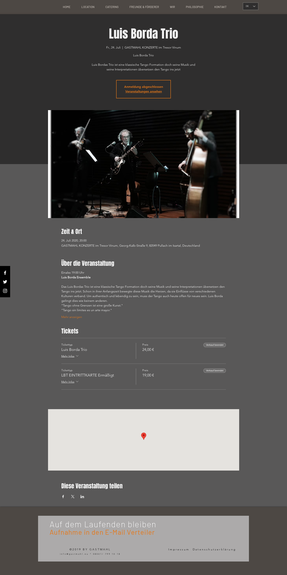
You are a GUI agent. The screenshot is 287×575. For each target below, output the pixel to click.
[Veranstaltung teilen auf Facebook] (63, 496)
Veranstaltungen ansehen (143, 91)
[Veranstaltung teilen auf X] (73, 496)
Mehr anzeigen (71, 317)
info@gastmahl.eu (74, 554)
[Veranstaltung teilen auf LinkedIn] (82, 496)
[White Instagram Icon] (5, 291)
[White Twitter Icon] (5, 282)
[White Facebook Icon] (5, 273)
